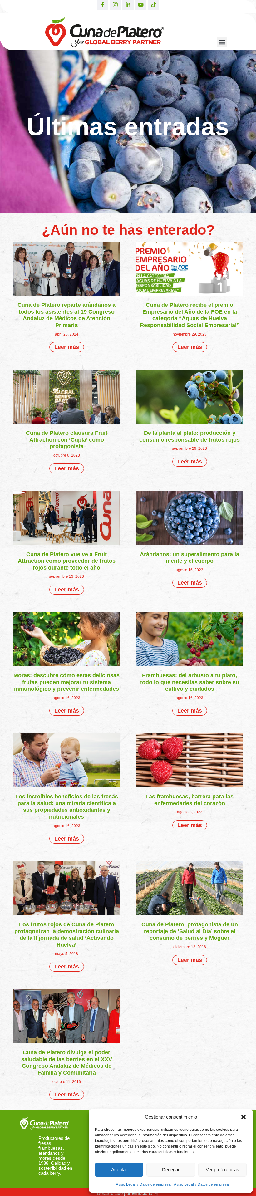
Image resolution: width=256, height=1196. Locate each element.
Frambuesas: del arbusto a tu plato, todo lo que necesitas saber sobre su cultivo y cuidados (189, 682)
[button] (243, 1117)
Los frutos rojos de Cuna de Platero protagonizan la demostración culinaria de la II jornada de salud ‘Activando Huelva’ (66, 934)
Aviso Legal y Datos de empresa (143, 1184)
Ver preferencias (222, 1169)
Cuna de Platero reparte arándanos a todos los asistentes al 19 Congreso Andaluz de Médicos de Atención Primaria (66, 315)
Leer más (66, 347)
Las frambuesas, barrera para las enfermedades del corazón (189, 799)
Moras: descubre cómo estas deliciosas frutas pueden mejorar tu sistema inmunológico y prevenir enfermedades (66, 682)
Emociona (142, 1193)
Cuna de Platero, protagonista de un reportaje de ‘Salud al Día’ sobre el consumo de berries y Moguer (189, 931)
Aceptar (119, 1169)
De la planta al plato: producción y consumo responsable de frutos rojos (189, 436)
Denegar (171, 1169)
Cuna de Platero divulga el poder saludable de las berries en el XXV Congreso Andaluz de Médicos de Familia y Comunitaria (66, 1062)
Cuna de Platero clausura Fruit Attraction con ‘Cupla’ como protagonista (66, 439)
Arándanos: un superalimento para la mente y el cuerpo (189, 557)
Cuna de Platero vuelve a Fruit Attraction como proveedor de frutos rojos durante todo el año (67, 561)
